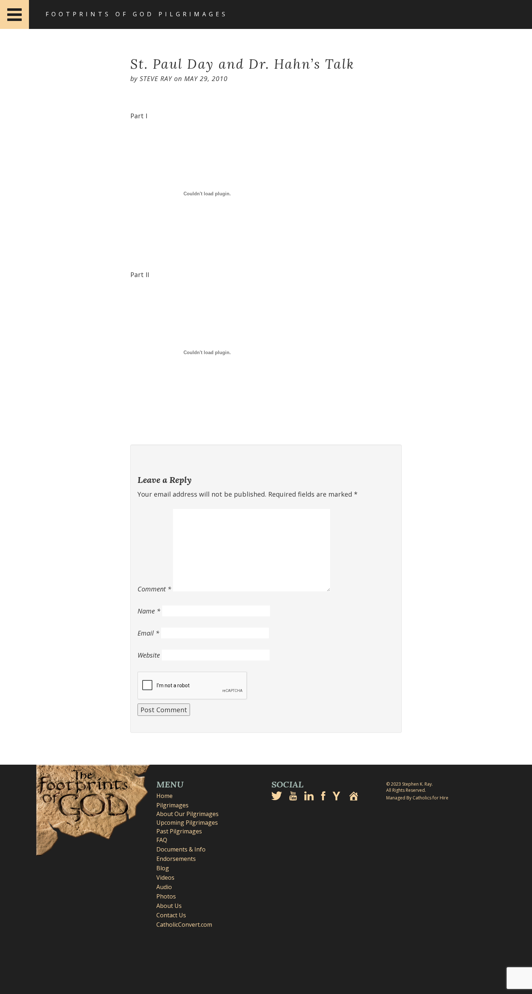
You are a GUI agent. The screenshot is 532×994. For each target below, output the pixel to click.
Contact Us (171, 915)
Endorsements (176, 859)
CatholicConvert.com (184, 925)
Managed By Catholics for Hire (417, 798)
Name (149, 611)
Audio (164, 887)
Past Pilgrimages (179, 831)
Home (164, 796)
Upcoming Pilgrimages (187, 823)
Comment (154, 589)
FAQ (161, 840)
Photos (166, 896)
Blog (162, 868)
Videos (165, 878)
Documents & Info (181, 849)
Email (148, 633)
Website (149, 655)
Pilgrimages (172, 805)
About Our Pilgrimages (187, 814)
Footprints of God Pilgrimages (137, 14)
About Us (169, 906)
